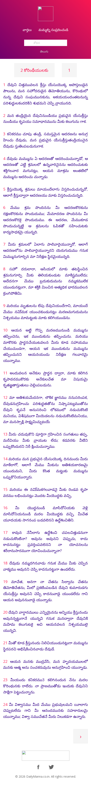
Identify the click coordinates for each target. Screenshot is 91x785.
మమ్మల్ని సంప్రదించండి (53, 29)
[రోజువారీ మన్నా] (45, 13)
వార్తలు (27, 29)
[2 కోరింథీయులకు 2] (80, 742)
